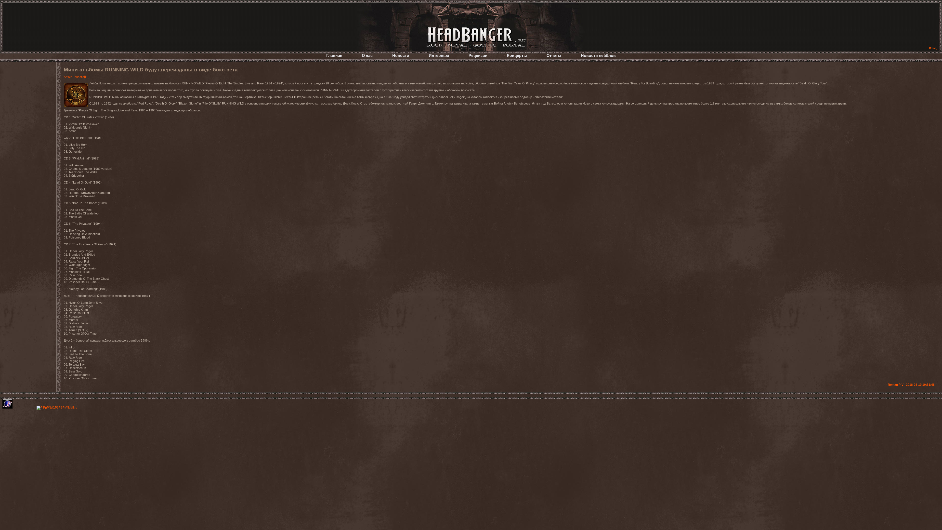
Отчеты (554, 55)
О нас (367, 55)
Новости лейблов (598, 55)
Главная (334, 55)
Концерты (517, 55)
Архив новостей (75, 77)
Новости (400, 55)
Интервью (439, 55)
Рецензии (478, 55)
